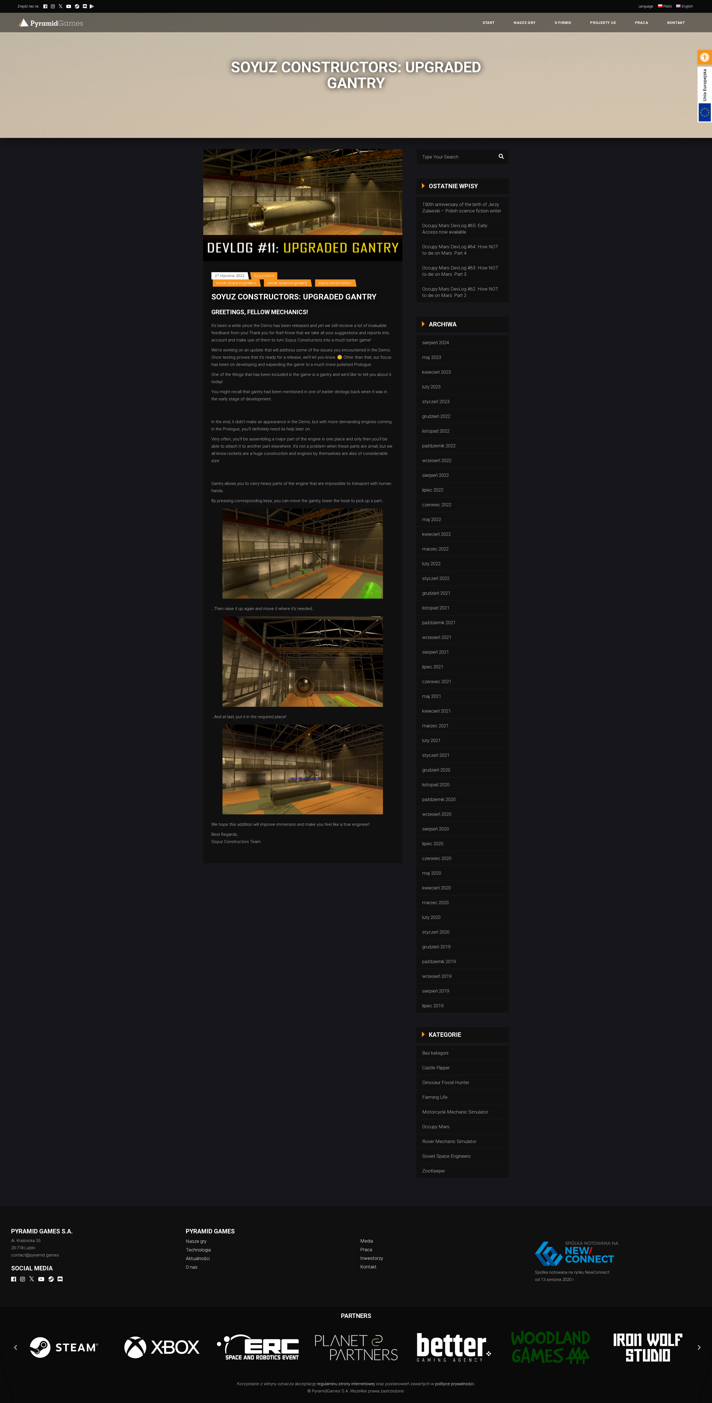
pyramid (267, 276)
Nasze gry (196, 1241)
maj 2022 (431, 519)
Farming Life (435, 1097)
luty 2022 (431, 563)
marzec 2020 (435, 902)
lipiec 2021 (432, 667)
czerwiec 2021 (436, 681)
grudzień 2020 (436, 770)
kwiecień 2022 (436, 534)
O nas (191, 1267)
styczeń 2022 (435, 578)
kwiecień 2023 (436, 372)
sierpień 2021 (435, 652)
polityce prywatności (454, 1383)
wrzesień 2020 (436, 814)
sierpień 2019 (435, 991)
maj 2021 (431, 696)
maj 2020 (431, 873)
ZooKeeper (433, 1171)
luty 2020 (431, 917)
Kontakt (368, 1267)
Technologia (198, 1250)
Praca (366, 1249)
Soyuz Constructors (335, 283)
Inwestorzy (371, 1258)
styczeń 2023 (435, 401)
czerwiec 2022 (436, 504)
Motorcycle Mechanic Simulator (455, 1112)
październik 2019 (439, 961)
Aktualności (198, 1258)
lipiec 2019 (432, 1005)
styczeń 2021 (435, 755)
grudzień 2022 (436, 416)
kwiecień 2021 (436, 711)
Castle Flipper (436, 1067)
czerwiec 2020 (436, 858)
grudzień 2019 (436, 947)
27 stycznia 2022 (229, 276)
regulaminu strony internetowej (346, 1383)
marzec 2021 (435, 725)
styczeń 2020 (435, 932)
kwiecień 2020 (436, 888)
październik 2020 (439, 799)
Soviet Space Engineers (236, 283)
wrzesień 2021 (436, 637)
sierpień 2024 (435, 342)
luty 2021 (431, 740)
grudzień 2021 (436, 593)
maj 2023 (431, 357)
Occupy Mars (435, 1126)
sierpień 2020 (435, 829)
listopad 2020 (435, 784)
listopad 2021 (435, 608)
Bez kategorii (435, 1053)
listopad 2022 (435, 431)
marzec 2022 (435, 549)
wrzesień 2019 (436, 976)
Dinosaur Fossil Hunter (445, 1082)
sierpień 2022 (435, 475)
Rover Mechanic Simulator (449, 1141)
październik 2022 (439, 445)
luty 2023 (431, 387)
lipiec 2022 (432, 490)
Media (366, 1241)
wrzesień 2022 (436, 460)
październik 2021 (439, 622)
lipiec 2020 (432, 843)
